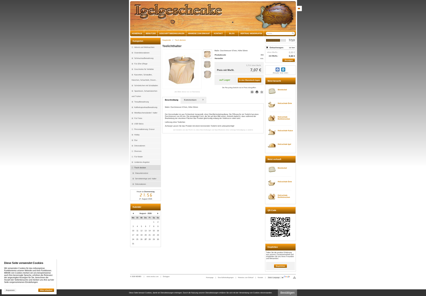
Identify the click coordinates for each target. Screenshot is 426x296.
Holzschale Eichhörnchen (284, 118)
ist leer (292, 48)
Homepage (209, 277)
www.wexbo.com (153, 276)
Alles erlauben (46, 290)
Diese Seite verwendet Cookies (23, 263)
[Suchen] (293, 33)
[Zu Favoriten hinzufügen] (262, 92)
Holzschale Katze (285, 131)
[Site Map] (294, 278)
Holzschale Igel (284, 144)
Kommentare (190, 100)
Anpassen (10, 290)
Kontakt (260, 277)
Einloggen (166, 276)
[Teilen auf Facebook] (278, 70)
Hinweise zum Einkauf (245, 277)
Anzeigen (289, 60)
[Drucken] (257, 92)
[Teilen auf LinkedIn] (283, 70)
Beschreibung (171, 100)
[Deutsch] (299, 8)
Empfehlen (280, 266)
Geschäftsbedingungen (226, 277)
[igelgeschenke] (213, 15)
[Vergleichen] (252, 92)
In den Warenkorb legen (249, 80)
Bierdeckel (282, 90)
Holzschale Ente (285, 103)
